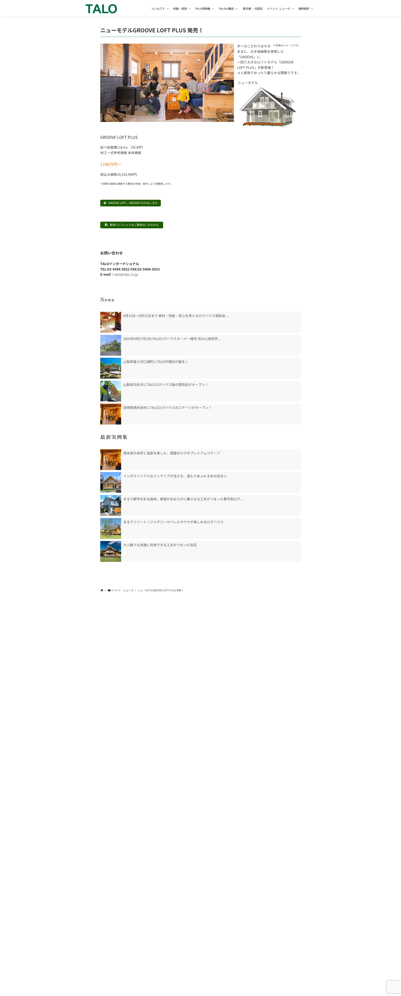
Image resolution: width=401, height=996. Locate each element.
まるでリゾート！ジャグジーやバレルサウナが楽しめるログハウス (173, 522)
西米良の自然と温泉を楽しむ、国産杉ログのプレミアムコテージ (171, 453)
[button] (167, 8)
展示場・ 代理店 (252, 8)
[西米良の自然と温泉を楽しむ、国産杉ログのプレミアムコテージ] (110, 459)
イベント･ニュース (278, 8)
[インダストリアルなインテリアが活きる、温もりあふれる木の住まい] (110, 482)
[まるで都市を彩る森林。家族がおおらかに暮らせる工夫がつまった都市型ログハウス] (110, 505)
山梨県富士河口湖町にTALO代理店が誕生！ (155, 361)
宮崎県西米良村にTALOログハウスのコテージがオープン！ (167, 407)
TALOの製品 (226, 8)
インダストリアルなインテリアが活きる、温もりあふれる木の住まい (175, 476)
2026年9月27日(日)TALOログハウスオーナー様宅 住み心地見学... (172, 338)
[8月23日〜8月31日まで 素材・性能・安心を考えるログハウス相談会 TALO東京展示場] (110, 322)
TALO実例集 (202, 8)
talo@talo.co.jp (126, 274)
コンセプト (158, 8)
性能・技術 (180, 8)
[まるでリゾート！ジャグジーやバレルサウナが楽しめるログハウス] (110, 528)
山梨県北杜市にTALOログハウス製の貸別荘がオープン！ (165, 384)
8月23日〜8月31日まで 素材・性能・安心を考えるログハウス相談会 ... (176, 315)
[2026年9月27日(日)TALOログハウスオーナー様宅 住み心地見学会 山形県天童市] (110, 345)
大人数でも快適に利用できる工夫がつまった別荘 (160, 544)
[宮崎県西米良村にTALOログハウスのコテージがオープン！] (110, 414)
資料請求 (303, 8)
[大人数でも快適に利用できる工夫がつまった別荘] (110, 551)
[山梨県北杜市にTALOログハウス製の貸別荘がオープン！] (110, 391)
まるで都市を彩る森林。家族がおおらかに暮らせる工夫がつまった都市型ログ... (183, 499)
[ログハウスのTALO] (101, 8)
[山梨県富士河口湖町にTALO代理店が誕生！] (110, 368)
